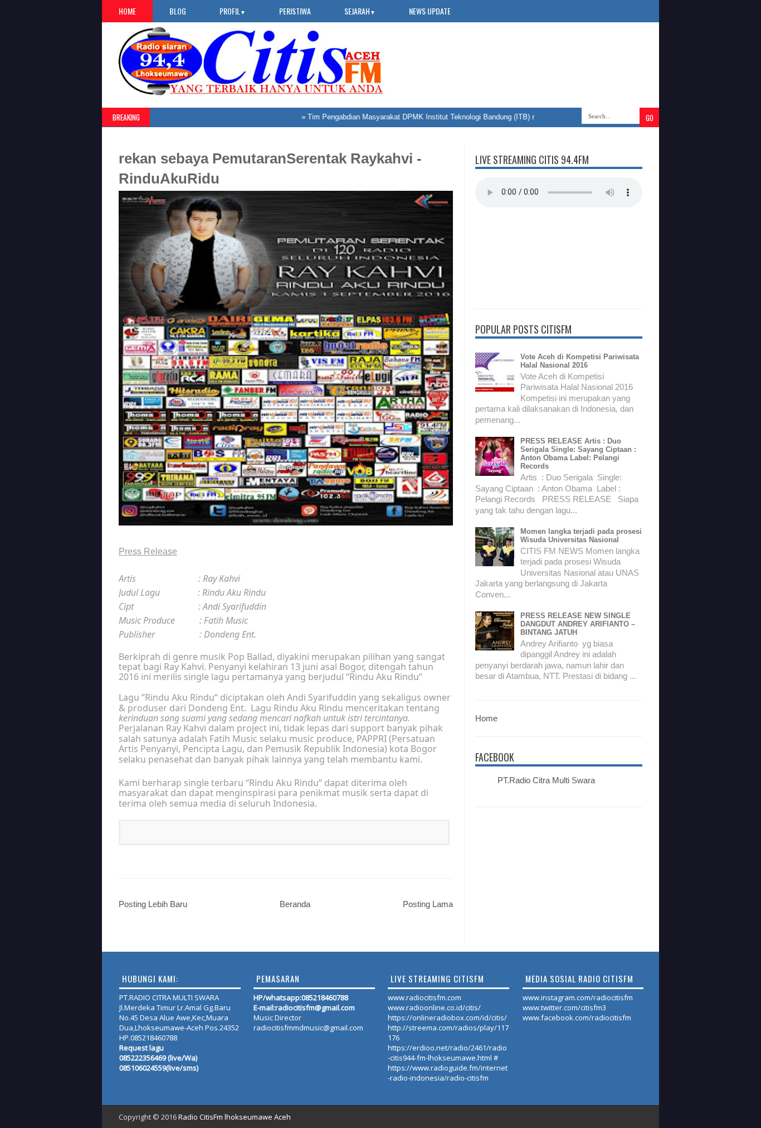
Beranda (295, 904)
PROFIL (232, 11)
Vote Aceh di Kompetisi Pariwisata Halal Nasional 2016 (579, 361)
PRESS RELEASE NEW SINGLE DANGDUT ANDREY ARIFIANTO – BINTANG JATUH (577, 624)
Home (127, 11)
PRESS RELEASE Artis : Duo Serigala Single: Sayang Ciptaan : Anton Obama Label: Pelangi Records (578, 453)
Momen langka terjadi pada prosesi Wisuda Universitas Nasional (581, 535)
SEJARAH (359, 11)
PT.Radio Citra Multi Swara (546, 780)
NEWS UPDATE (430, 11)
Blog (177, 11)
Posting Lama (428, 904)
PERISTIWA (295, 11)
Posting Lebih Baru (153, 904)
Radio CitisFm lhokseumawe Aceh (234, 1117)
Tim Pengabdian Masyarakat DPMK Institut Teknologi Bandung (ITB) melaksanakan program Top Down (455, 117)
